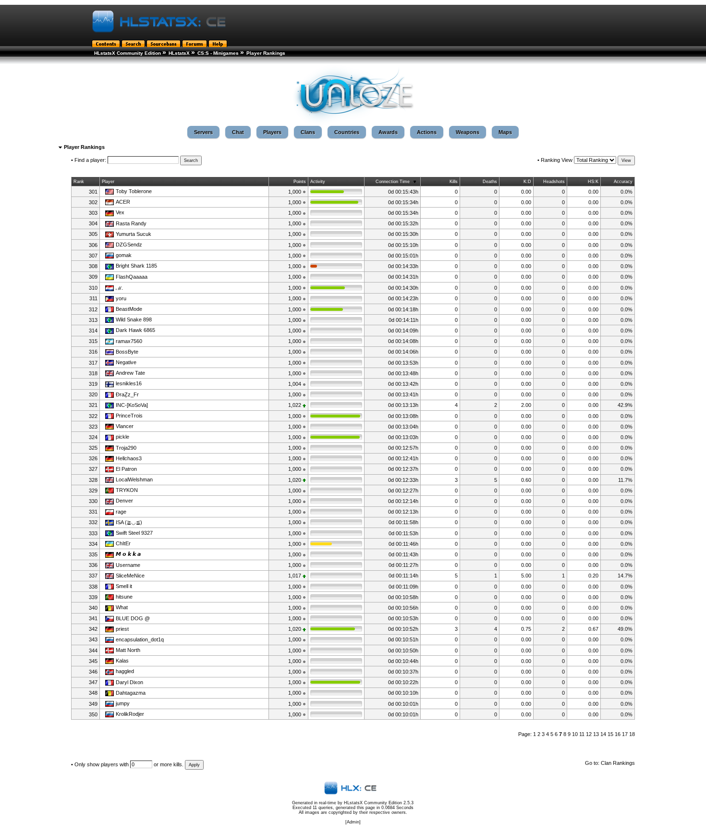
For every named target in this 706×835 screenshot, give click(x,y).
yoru (121, 298)
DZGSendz (129, 244)
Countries (346, 132)
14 (603, 734)
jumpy (123, 703)
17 (625, 734)
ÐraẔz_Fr (127, 394)
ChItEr (123, 543)
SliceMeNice (130, 575)
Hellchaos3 (129, 458)
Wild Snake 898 (134, 319)
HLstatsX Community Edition (127, 53)
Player (108, 181)
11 (581, 734)
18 (632, 734)
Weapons (467, 132)
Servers (203, 132)
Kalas (122, 660)
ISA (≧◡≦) (129, 522)
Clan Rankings (618, 763)
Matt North (128, 650)
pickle (122, 437)
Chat (238, 132)
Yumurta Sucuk (133, 234)
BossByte (127, 352)
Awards (388, 132)
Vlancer (125, 426)
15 (610, 734)
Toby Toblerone (134, 191)
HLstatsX (179, 53)
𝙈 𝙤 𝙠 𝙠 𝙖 (128, 554)
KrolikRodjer (130, 714)
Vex (120, 212)
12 (589, 734)
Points (299, 181)
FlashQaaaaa (131, 277)
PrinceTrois (129, 415)
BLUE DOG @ (133, 618)
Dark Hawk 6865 (135, 330)
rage (121, 512)
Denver (124, 500)
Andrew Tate (130, 373)
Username (128, 565)
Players (272, 132)
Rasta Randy (131, 223)
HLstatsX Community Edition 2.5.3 (379, 802)
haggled (125, 671)
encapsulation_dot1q (140, 639)
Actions (427, 132)
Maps (505, 132)
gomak (124, 255)
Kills (454, 181)
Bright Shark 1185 (136, 266)
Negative (126, 362)
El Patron (126, 469)
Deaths (490, 181)
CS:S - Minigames (218, 53)
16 (618, 734)
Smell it (124, 586)
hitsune (124, 597)
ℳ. (119, 288)
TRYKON (127, 490)
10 (575, 734)
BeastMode (129, 309)
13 (596, 734)
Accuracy (623, 181)
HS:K (593, 181)
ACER (123, 202)
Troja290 (126, 448)
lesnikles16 (129, 383)
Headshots (554, 181)
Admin (353, 822)
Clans (308, 132)
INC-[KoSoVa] (132, 405)
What (122, 607)
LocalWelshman (134, 479)
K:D (527, 181)
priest (122, 629)
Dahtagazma (131, 693)
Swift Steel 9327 (134, 533)
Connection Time (393, 181)
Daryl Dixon (129, 682)
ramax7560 (129, 341)
